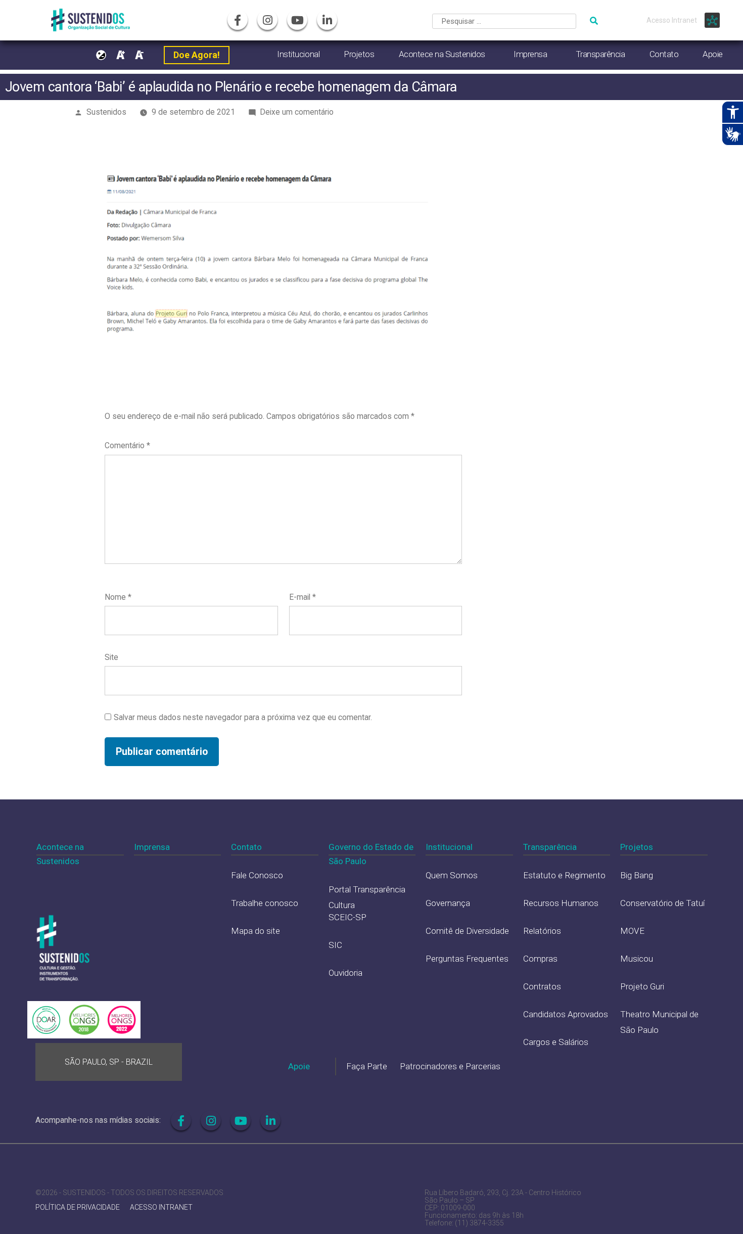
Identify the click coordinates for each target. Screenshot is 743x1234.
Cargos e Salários (555, 1042)
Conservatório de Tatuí (662, 903)
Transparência (600, 54)
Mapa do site (255, 931)
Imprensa (530, 54)
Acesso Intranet (671, 20)
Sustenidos (106, 112)
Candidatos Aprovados (565, 1014)
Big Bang (636, 875)
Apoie (713, 54)
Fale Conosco (257, 875)
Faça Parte (366, 1066)
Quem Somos (452, 875)
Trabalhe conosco (264, 903)
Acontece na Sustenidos (442, 54)
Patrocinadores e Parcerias (450, 1066)
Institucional (298, 54)
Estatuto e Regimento (564, 875)
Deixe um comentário (297, 112)
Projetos (359, 54)
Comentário (127, 445)
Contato (664, 54)
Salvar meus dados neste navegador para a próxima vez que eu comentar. (243, 717)
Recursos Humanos (560, 903)
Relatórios (542, 931)
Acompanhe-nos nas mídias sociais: (98, 1120)
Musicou (636, 959)
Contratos (542, 986)
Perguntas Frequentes (467, 959)
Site (111, 657)
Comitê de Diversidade (467, 931)
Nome (118, 597)
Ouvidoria (345, 973)
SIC (335, 945)
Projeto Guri (642, 986)
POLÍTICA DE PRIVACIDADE (77, 1207)
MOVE (632, 931)
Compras (540, 959)
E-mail (302, 597)
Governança (448, 903)
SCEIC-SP (347, 917)
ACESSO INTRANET (161, 1207)
